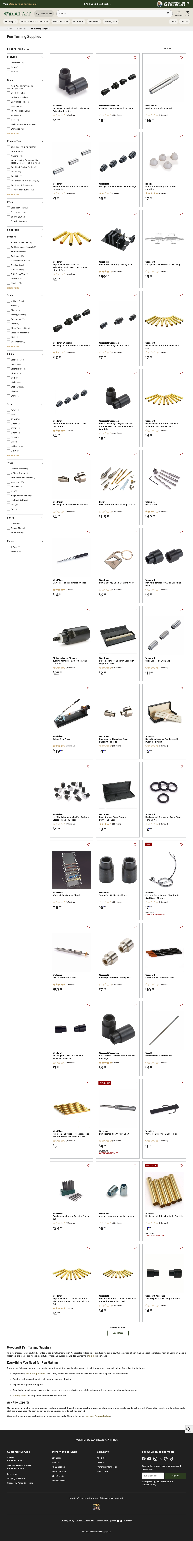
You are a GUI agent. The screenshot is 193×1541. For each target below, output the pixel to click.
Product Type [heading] (14, 141)
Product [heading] (11, 236)
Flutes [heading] (10, 517)
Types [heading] (10, 463)
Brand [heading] (10, 80)
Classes (184, 21)
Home (9, 29)
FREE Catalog (58, 1467)
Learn (173, 21)
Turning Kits (21, 29)
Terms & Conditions (85, 1521)
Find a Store (102, 1471)
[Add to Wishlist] (88, 57)
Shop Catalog (58, 1476)
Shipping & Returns (16, 1478)
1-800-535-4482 (15, 1460)
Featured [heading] (12, 57)
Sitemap (128, 1521)
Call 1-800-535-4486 (174, 5)
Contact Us (12, 1474)
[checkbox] (8, 62)
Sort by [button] (167, 48)
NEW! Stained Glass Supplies (96, 4)
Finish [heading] (10, 354)
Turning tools (19, 1395)
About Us (101, 1458)
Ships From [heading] (13, 229)
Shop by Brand (59, 1480)
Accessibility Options (106, 1521)
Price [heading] (10, 202)
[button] (174, 48)
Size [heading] (9, 404)
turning (92, 1356)
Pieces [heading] (10, 541)
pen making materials (35, 1373)
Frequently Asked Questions (20, 1483)
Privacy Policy (149, 1484)
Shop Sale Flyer (59, 1471)
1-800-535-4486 (15, 1468)
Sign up (175, 1475)
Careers (100, 1462)
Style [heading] (10, 295)
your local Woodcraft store (97, 1416)
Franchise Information (107, 1467)
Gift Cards (56, 1458)
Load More (118, 1333)
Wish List (56, 1462)
